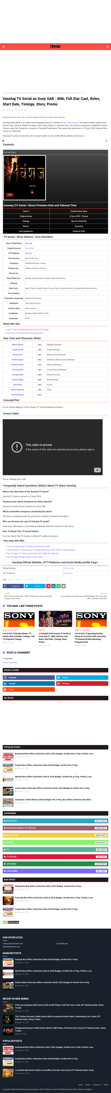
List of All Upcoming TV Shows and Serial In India (28, 546)
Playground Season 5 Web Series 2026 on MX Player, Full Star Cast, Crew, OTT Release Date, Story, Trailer (60, 1029)
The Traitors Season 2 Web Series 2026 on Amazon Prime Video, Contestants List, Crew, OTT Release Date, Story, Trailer (58, 1017)
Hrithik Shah (9, 110)
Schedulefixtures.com (11, 947)
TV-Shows (53, 857)
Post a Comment (10, 662)
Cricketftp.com (62, 943)
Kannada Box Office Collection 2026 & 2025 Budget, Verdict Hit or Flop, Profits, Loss (54, 898)
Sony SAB (29, 248)
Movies (53, 842)
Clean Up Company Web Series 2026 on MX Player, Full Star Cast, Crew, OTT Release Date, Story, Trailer (59, 1006)
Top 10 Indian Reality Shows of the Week (25, 557)
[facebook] (29, 677)
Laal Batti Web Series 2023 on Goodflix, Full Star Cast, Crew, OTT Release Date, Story (54, 1070)
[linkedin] (29, 683)
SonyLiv (18, 579)
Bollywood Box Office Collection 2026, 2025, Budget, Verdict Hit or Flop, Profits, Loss (54, 754)
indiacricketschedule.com (13, 943)
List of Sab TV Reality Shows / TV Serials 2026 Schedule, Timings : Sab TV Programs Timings (19, 636)
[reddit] (29, 689)
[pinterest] (82, 683)
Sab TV (11, 579)
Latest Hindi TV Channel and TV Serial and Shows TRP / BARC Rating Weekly (41, 550)
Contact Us (97, 1085)
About (88, 1085)
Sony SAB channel (70, 122)
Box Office (53, 821)
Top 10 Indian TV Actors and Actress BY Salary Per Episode (32, 553)
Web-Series (53, 871)
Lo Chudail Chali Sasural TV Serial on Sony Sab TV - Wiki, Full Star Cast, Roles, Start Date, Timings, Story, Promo (55, 637)
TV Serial (12, 93)
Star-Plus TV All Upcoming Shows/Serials (25, 333)
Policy (106, 1085)
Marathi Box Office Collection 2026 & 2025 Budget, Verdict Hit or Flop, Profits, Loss (53, 777)
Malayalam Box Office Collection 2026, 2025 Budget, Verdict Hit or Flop (48, 886)
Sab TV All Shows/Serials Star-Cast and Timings (28, 329)
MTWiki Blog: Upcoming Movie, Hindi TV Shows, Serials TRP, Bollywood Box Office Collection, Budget (53, 1089)
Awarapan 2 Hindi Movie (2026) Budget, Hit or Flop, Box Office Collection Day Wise (53, 800)
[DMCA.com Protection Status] (11, 923)
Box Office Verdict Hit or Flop (53, 828)
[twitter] (82, 677)
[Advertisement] (55, 22)
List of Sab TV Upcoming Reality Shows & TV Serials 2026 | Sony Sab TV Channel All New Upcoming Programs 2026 (90, 637)
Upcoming (53, 864)
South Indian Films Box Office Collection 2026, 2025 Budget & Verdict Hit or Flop (52, 788)
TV (24, 579)
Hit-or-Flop (53, 835)
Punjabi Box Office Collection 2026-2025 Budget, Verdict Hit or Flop (46, 765)
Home (5, 93)
